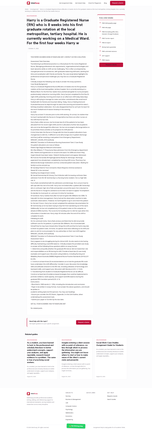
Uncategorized (34, 9)
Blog (105, 3)
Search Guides (111, 399)
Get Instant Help (80, 3)
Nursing (68, 396)
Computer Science (71, 406)
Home (26, 9)
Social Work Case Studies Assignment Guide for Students (109, 344)
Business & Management (73, 399)
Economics (69, 416)
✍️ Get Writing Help (76, 425)
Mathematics (69, 413)
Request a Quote (117, 3)
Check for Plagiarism (94, 3)
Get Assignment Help (65, 3)
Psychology (69, 409)
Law (67, 403)
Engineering (69, 419)
